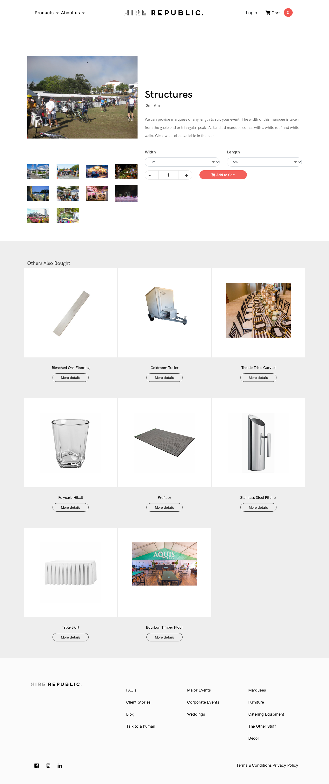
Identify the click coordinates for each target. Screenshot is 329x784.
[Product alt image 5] (68, 193)
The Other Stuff (262, 726)
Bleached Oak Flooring (71, 368)
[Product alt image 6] (97, 193)
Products (44, 12)
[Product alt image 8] (38, 215)
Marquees (257, 690)
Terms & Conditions (253, 765)
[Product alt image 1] (68, 171)
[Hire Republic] (163, 12)
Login (251, 12)
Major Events (199, 690)
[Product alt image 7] (126, 193)
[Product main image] (82, 97)
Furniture (256, 702)
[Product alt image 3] (126, 171)
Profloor (164, 497)
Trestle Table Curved (258, 368)
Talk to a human (140, 726)
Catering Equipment (266, 714)
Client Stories (138, 702)
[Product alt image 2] (97, 171)
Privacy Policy (285, 765)
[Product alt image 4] (38, 193)
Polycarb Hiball (70, 497)
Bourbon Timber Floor (164, 627)
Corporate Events (203, 702)
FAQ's (131, 690)
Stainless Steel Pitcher (258, 497)
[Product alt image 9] (68, 215)
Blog (130, 714)
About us (70, 12)
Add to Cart (225, 175)
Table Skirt (70, 627)
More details (70, 378)
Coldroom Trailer (164, 368)
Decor (253, 738)
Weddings (196, 714)
